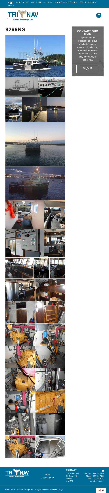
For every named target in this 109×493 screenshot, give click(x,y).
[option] (101, 490)
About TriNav (22, 2)
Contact (47, 2)
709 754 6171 (98, 479)
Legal (61, 490)
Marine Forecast (88, 2)
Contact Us (87, 69)
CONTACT (71, 470)
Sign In (11, 5)
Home (47, 474)
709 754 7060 (98, 476)
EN (103, 490)
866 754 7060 (98, 474)
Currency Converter (66, 2)
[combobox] (101, 490)
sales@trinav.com (97, 481)
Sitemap (53, 490)
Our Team (36, 2)
